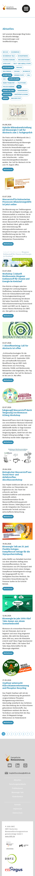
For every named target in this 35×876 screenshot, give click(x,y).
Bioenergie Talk (9, 56)
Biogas (17, 71)
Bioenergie (15, 52)
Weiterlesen (8, 169)
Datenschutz (17, 813)
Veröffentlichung (21, 94)
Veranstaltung (8, 90)
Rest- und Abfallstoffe (22, 63)
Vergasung (7, 94)
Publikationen (17, 788)
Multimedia (7, 71)
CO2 (4, 79)
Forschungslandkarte (17, 784)
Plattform (22, 83)
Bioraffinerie (23, 56)
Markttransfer (9, 83)
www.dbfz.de (10, 836)
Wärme (5, 98)
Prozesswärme (8, 87)
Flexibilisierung (9, 60)
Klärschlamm (14, 79)
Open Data (6, 63)
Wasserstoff (16, 98)
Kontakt (17, 805)
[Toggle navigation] (26, 8)
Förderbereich (17, 797)
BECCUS (5, 52)
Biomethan (7, 75)
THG (19, 87)
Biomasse (26, 71)
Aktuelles (17, 780)
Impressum (17, 809)
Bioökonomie (8, 67)
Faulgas (19, 67)
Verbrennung (22, 90)
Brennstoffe (19, 75)
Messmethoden (24, 60)
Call (28, 75)
